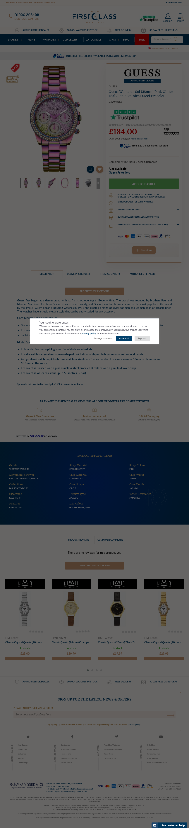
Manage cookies (102, 338)
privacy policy (89, 334)
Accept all (124, 338)
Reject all (142, 338)
